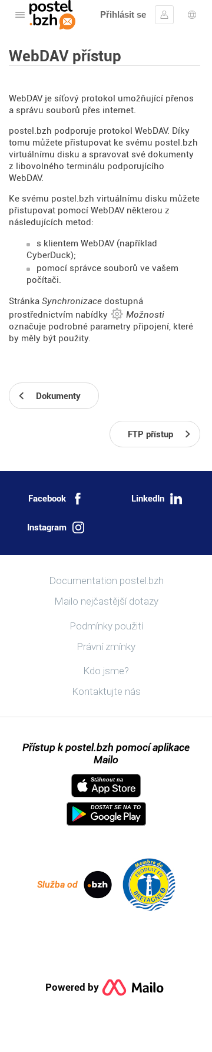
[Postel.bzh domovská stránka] (52, 14)
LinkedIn (147, 498)
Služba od (57, 884)
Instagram (47, 527)
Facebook (47, 498)
